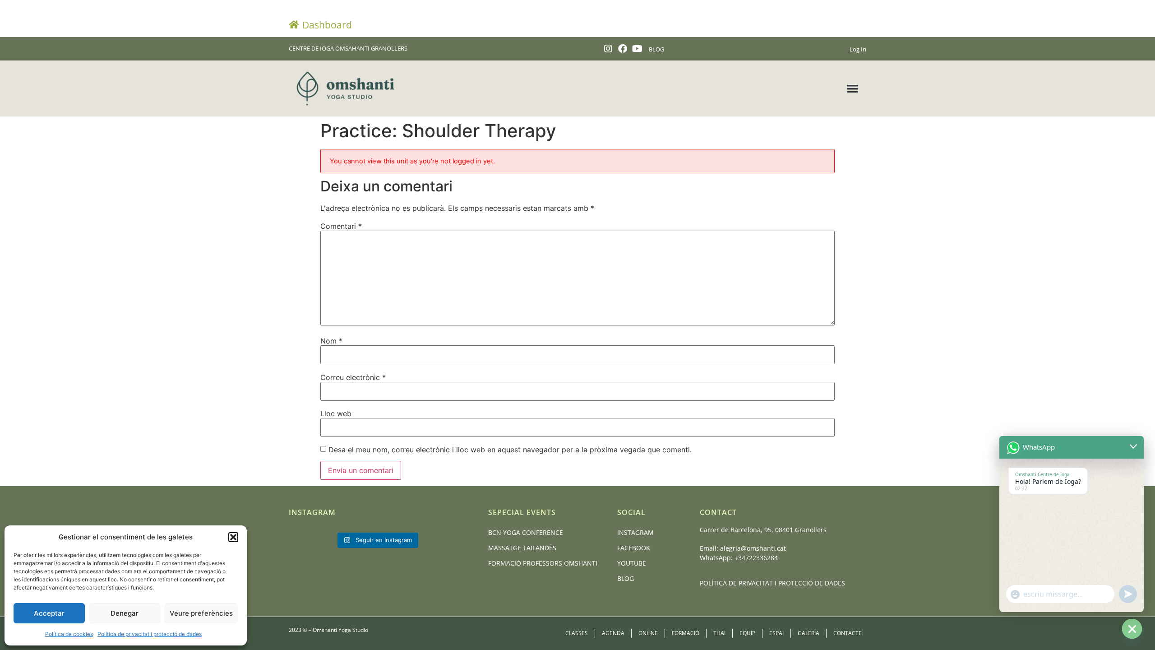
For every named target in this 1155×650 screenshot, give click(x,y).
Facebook (633, 547)
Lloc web (335, 413)
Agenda (613, 633)
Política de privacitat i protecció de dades (149, 634)
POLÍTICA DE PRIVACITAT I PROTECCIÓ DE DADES (772, 583)
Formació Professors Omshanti (542, 563)
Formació (685, 633)
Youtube (631, 563)
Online (648, 633)
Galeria (808, 633)
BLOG (656, 49)
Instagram (635, 532)
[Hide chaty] (1132, 629)
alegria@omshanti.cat (753, 548)
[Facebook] (622, 49)
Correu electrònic (353, 377)
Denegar (125, 613)
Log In (858, 49)
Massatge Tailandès (522, 547)
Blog (625, 578)
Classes (576, 633)
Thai (719, 633)
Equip (747, 633)
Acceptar (49, 613)
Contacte (847, 633)
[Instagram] (608, 49)
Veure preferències (201, 613)
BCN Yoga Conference (525, 532)
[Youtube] (637, 49)
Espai (776, 633)
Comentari (341, 226)
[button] (233, 537)
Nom (331, 340)
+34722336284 (756, 557)
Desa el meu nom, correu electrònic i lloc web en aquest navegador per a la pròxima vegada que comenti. (510, 449)
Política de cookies (69, 634)
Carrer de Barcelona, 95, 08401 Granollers (763, 529)
